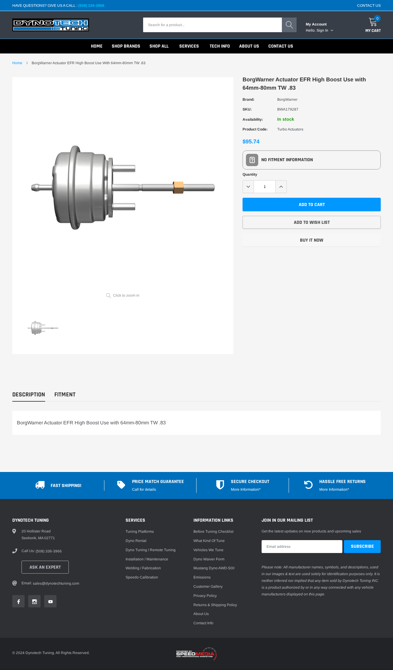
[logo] (50, 24)
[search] (289, 25)
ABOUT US (249, 46)
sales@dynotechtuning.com (56, 583)
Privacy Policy (205, 596)
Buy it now (311, 240)
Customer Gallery (208, 586)
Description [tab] (28, 395)
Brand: (249, 99)
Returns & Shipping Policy (215, 605)
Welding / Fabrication (143, 568)
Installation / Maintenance (147, 559)
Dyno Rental (136, 541)
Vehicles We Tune (208, 550)
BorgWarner (287, 99)
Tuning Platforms (140, 531)
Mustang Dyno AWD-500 (214, 568)
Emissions (202, 577)
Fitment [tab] (65, 395)
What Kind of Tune (209, 541)
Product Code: (255, 129)
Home (17, 63)
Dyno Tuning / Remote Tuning (151, 550)
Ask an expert (45, 567)
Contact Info (203, 623)
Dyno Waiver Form (208, 559)
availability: (253, 119)
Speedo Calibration (142, 577)
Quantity (250, 174)
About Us (201, 614)
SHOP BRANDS (126, 46)
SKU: (247, 109)
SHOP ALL (159, 46)
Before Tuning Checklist (213, 531)
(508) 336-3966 (91, 5)
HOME (97, 46)
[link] (43, 328)
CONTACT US (369, 5)
